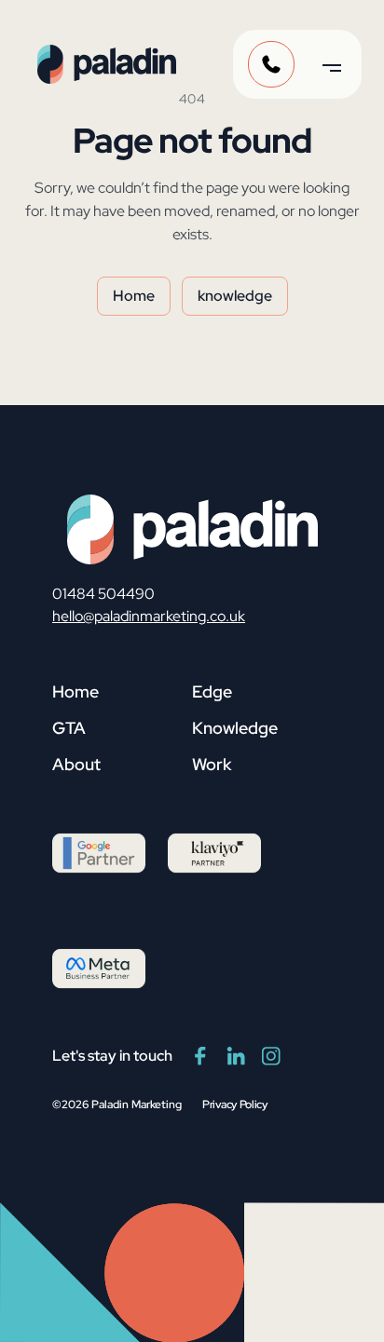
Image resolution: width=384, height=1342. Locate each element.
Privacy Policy (234, 1104)
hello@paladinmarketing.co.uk (148, 616)
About (76, 764)
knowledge (235, 295)
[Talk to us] (271, 64)
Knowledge (235, 728)
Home (134, 295)
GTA (69, 728)
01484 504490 (103, 593)
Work (211, 764)
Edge (212, 691)
